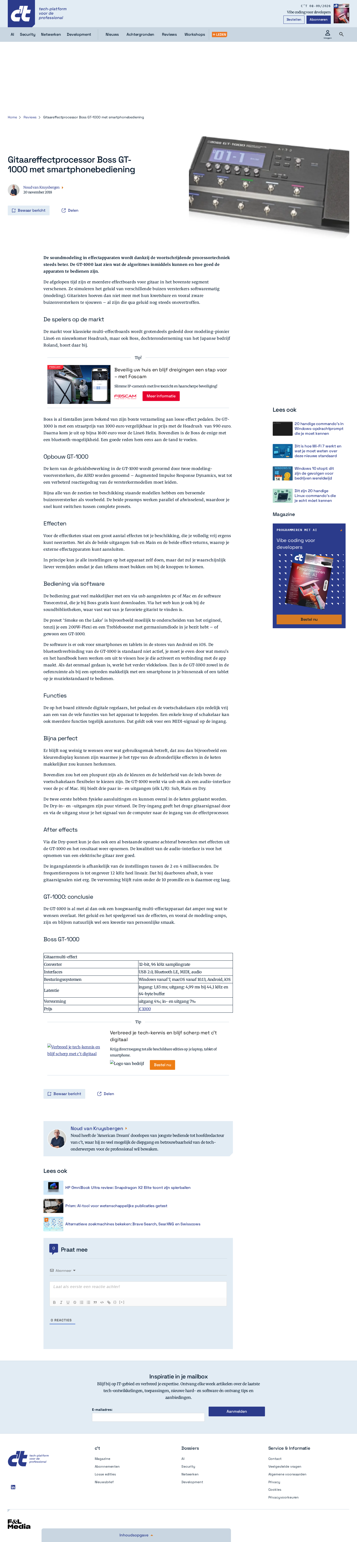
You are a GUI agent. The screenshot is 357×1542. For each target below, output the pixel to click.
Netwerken (190, 1474)
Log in (14, 200)
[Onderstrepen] (68, 1302)
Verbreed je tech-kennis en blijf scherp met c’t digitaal (163, 1036)
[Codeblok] (102, 1302)
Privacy (274, 1482)
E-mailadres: (102, 1410)
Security (188, 1466)
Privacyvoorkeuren (283, 1497)
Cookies (274, 1489)
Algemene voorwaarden (287, 1474)
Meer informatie (161, 396)
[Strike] (74, 1302)
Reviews (169, 34)
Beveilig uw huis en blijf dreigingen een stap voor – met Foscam (170, 373)
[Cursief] (61, 1302)
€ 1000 (145, 1008)
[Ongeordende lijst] (88, 1302)
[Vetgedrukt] (54, 1302)
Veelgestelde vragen (284, 1466)
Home (12, 117)
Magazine (102, 1458)
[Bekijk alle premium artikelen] (219, 34)
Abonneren (319, 19)
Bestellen (294, 19)
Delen (73, 210)
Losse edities (105, 1474)
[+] (122, 1302)
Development (192, 1482)
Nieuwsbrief (104, 1482)
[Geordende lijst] (81, 1302)
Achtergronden (140, 34)
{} (115, 1302)
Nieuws (112, 34)
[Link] (108, 1302)
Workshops (195, 34)
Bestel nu (162, 1064)
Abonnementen (107, 1466)
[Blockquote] (95, 1302)
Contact (274, 1458)
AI (183, 1458)
